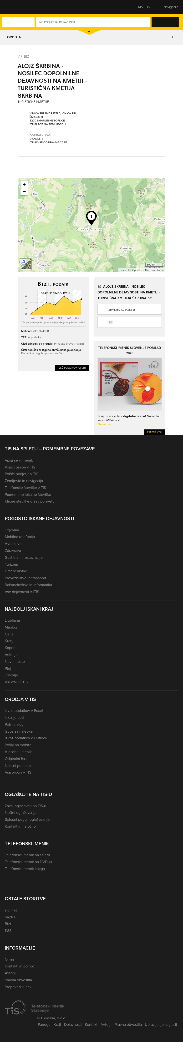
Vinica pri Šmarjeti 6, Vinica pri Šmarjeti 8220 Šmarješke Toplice (53, 117)
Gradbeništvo (16, 571)
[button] (13, 7)
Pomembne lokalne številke (28, 494)
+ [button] (24, 184)
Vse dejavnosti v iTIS (22, 591)
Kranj (9, 641)
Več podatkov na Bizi (72, 368)
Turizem (11, 564)
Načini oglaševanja (20, 812)
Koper (10, 647)
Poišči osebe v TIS (20, 467)
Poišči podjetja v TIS (21, 474)
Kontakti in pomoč (20, 966)
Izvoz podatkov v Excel (24, 710)
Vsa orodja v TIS (18, 772)
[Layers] (25, 264)
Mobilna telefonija (20, 536)
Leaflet (123, 270)
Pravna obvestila (18, 980)
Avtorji (10, 973)
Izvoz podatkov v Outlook (26, 738)
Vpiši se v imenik (19, 460)
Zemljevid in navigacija (24, 480)
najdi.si (10, 917)
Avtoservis (13, 543)
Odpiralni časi (16, 758)
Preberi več (154, 432)
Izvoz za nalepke (19, 731)
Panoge (44, 1024)
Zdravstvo (13, 550)
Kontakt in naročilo (20, 826)
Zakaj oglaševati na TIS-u (25, 806)
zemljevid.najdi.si (121, 309)
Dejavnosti (73, 1024)
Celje (9, 634)
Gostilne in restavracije (24, 557)
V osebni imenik (18, 752)
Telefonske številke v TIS (25, 487)
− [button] (24, 192)
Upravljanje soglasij (161, 1024)
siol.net (11, 910)
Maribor (11, 627)
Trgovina (12, 530)
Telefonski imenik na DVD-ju (28, 862)
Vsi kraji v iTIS (16, 682)
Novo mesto (15, 661)
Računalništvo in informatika (28, 585)
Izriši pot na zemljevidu (48, 124)
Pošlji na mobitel (18, 745)
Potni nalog (14, 724)
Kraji (57, 1024)
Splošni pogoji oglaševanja (27, 819)
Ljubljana (12, 620)
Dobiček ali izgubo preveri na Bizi (42, 353)
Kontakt (91, 1024)
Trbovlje (11, 675)
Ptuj (8, 668)
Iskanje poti (14, 717)
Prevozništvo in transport (25, 578)
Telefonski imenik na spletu (27, 855)
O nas (9, 959)
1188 (8, 930)
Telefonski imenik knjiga (25, 868)
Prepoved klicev (18, 987)
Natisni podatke (18, 765)
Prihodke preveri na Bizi (69, 344)
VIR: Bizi (24, 56)
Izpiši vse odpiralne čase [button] (48, 143)
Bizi (110, 322)
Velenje (11, 654)
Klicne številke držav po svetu (30, 501)
